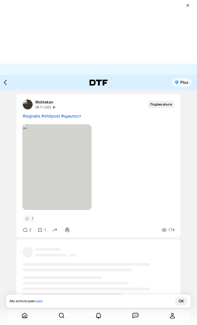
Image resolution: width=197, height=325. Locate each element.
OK (181, 301)
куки (38, 301)
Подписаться (161, 104)
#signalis (31, 116)
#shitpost (50, 116)
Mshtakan (44, 102)
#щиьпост (71, 116)
